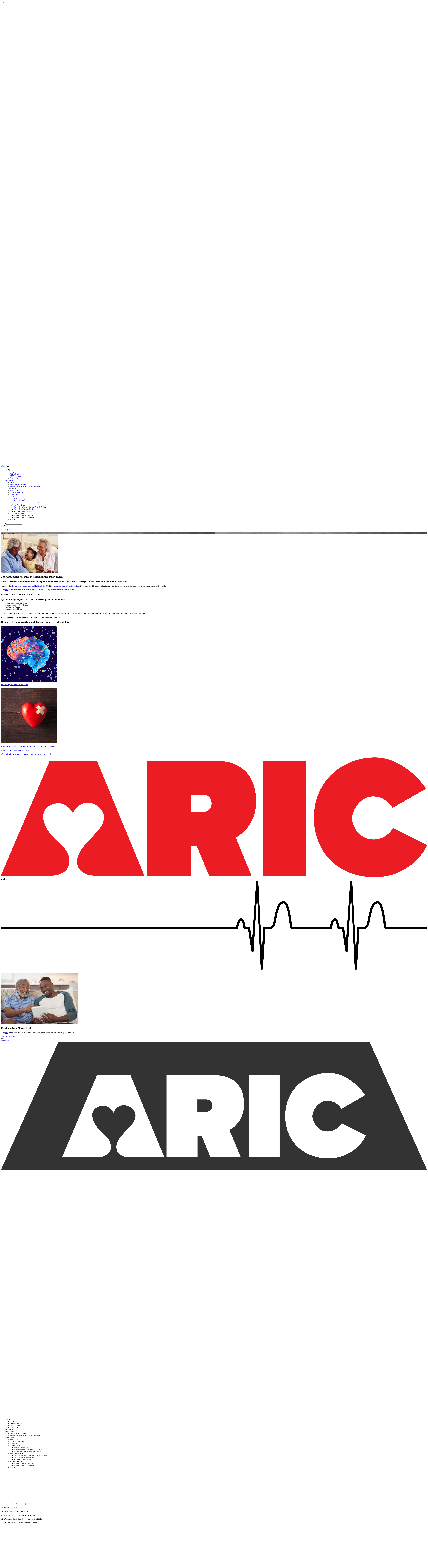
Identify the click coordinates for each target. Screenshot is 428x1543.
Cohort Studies (17, 497)
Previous (4, 1039)
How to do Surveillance (22, 511)
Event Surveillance (19, 505)
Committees (14, 495)
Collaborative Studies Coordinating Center (16, 1506)
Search (3, 523)
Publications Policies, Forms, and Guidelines (25, 486)
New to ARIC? (15, 491)
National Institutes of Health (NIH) (65, 586)
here (6, 590)
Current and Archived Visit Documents (28, 501)
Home (12, 472)
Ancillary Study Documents (24, 517)
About (10, 470)
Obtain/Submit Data (17, 493)
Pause (9, 1039)
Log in (7, 530)
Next (13, 1039)
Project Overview (16, 474)
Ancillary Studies (18, 513)
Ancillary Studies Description (24, 515)
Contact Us (14, 478)
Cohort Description (21, 499)
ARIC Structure (15, 476)
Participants (9, 480)
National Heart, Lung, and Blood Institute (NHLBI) (29, 586)
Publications (12, 482)
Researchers (12, 489)
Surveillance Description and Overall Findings (30, 507)
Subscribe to (5, 1043)
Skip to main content (8, 2)
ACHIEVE (14, 519)
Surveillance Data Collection (24, 509)
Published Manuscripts (18, 484)
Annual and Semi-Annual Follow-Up (27, 503)
